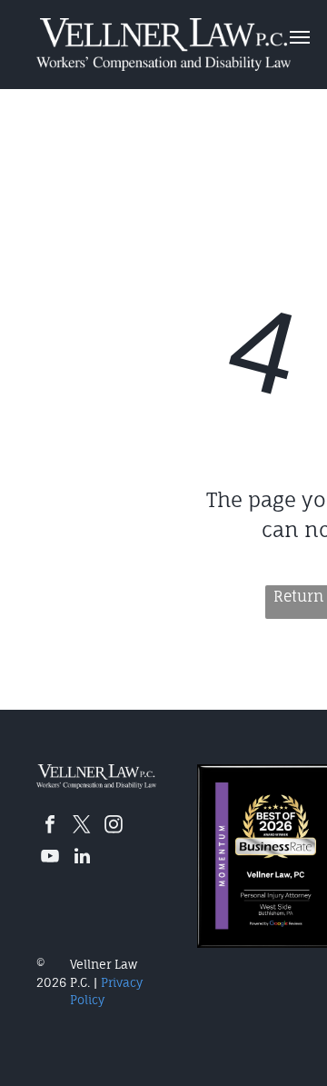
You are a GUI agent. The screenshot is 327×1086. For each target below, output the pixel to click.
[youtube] (50, 858)
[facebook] (50, 826)
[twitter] (81, 826)
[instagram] (113, 826)
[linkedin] (81, 858)
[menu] (300, 37)
